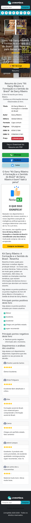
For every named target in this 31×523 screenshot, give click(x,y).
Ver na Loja (16, 65)
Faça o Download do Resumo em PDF (15, 145)
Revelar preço (18, 138)
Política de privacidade (15, 508)
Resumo (15, 70)
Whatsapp (17, 155)
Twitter (17, 165)
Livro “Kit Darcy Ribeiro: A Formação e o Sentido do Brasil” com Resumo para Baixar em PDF (15, 45)
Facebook (17, 160)
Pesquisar (25, 7)
